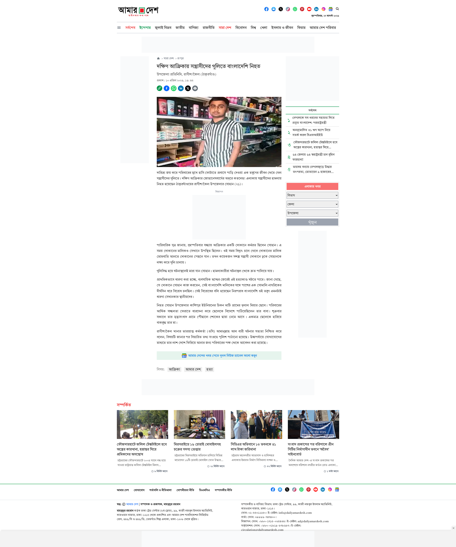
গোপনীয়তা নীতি (185, 490)
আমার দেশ (193, 369)
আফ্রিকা (174, 369)
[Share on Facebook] (166, 88)
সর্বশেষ (312, 110)
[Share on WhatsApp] (174, 88)
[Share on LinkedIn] (181, 88)
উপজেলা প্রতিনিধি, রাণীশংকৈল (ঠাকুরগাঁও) (186, 74)
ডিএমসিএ (204, 490)
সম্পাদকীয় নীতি (223, 490)
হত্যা (209, 369)
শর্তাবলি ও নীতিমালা (160, 490)
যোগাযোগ (139, 490)
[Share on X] (188, 88)
